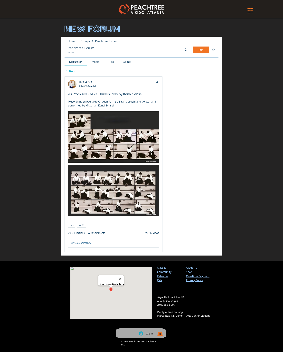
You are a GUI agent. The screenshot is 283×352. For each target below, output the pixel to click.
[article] (113, 164)
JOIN (159, 280)
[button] (197, 276)
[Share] (157, 82)
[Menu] (250, 11)
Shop (189, 272)
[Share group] (213, 50)
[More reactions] (81, 225)
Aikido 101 (192, 267)
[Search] (186, 50)
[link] (76, 62)
